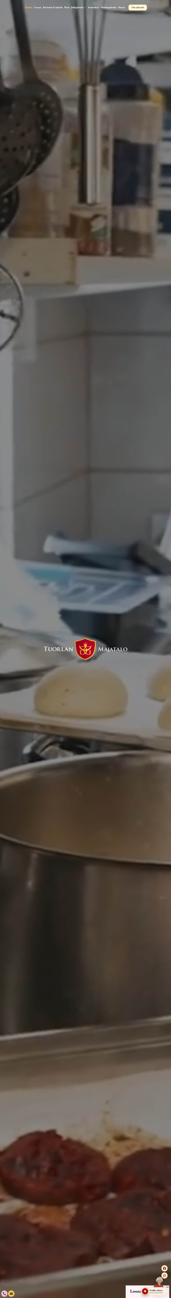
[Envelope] (11, 1293)
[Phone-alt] (4, 1293)
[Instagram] (164, 1275)
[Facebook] (164, 1268)
